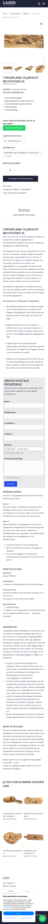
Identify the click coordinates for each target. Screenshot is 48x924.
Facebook (6, 769)
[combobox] (14, 141)
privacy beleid (8, 907)
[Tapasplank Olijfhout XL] (13, 837)
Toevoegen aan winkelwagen (20, 179)
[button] (44, 4)
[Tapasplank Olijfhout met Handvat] (13, 800)
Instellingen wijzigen (26, 918)
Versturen (10, 484)
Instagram (17, 769)
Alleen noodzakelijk (11, 918)
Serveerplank (12, 193)
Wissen (9, 156)
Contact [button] (6, 877)
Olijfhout (26, 14)
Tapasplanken (15, 14)
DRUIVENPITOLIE (9, 148)
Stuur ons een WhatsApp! (14, 128)
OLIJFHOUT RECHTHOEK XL (12, 136)
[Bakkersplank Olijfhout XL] (34, 837)
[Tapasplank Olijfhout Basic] (34, 800)
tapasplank (22, 193)
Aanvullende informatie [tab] (24, 214)
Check (16, 763)
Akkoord (18, 913)
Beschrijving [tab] (24, 209)
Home (5, 14)
